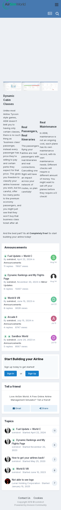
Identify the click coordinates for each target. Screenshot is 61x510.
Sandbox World (20, 336)
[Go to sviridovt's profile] (8, 430)
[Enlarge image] (12, 86)
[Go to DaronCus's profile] (54, 299)
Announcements (12, 262)
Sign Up (32, 373)
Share (44, 408)
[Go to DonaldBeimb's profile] (54, 338)
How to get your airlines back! (28, 457)
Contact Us (24, 497)
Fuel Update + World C (20, 256)
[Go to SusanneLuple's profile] (53, 257)
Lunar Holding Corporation (26, 483)
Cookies (38, 497)
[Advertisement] (30, 49)
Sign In (10, 373)
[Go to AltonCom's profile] (54, 318)
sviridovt (11, 259)
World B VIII (14, 298)
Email (18, 408)
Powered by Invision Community (30, 505)
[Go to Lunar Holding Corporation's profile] (8, 481)
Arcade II (12, 317)
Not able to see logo (23, 479)
